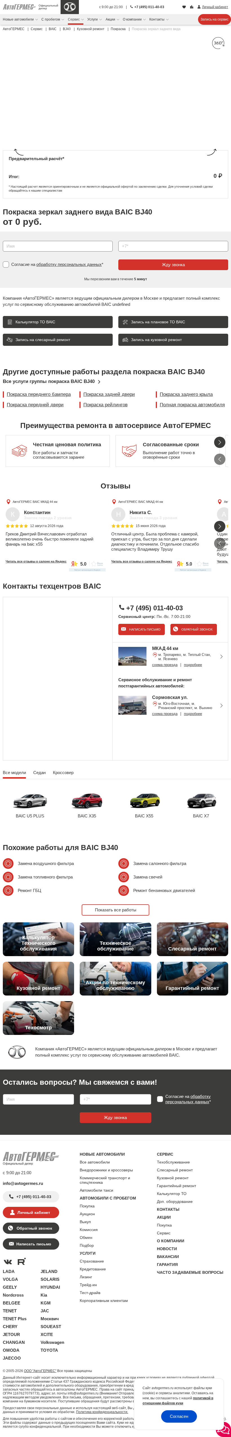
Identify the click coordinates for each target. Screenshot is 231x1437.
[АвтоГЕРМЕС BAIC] (70, 7)
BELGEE (11, 1303)
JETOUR (11, 1334)
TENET (10, 1310)
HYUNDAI (50, 1287)
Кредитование (93, 1269)
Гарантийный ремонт (176, 1185)
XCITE (47, 1334)
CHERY (10, 1326)
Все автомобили (95, 1162)
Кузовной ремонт (172, 1178)
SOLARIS (50, 1279)
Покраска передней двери (35, 404)
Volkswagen (52, 1342)
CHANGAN (14, 1342)
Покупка (87, 1206)
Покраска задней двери (109, 394)
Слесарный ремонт (175, 1170)
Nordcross (13, 1295)
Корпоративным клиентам (104, 1300)
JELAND (49, 1271)
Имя (5, 239)
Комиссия (89, 1229)
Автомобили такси (96, 1190)
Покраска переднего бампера (39, 394)
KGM (46, 1303)
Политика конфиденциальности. (102, 1412)
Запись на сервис (214, 19)
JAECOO (12, 1358)
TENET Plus (14, 1318)
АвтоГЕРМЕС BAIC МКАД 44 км (35, 501)
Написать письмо (144, 629)
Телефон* (125, 239)
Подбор (87, 1245)
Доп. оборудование (175, 1201)
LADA (9, 1271)
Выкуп (85, 1221)
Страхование (92, 1261)
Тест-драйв (90, 1292)
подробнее (193, 665)
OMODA (11, 1350)
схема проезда (164, 665)
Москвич (50, 1318)
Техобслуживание (173, 1162)
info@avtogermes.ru (23, 1183)
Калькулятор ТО (171, 1193)
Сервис (163, 1233)
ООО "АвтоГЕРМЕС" (40, 1371)
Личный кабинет (33, 1212)
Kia (44, 1295)
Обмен (86, 1237)
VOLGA (10, 1279)
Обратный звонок (196, 629)
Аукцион (87, 1214)
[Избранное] (184, 7)
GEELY (10, 1287)
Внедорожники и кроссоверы (106, 1170)
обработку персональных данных (69, 264)
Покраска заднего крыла (186, 394)
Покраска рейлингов (105, 404)
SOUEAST (51, 1326)
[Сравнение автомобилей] (192, 7)
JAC (45, 1310)
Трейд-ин (88, 1285)
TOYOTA (49, 1350)
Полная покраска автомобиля (192, 404)
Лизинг (86, 1277)
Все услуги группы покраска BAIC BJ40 (49, 381)
